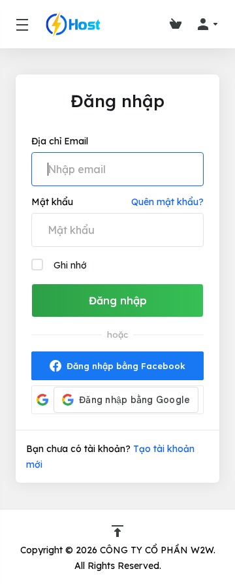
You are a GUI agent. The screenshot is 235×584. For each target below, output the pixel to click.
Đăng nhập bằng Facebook (126, 366)
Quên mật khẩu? (167, 202)
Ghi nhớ (70, 265)
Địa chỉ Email (59, 141)
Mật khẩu (52, 202)
